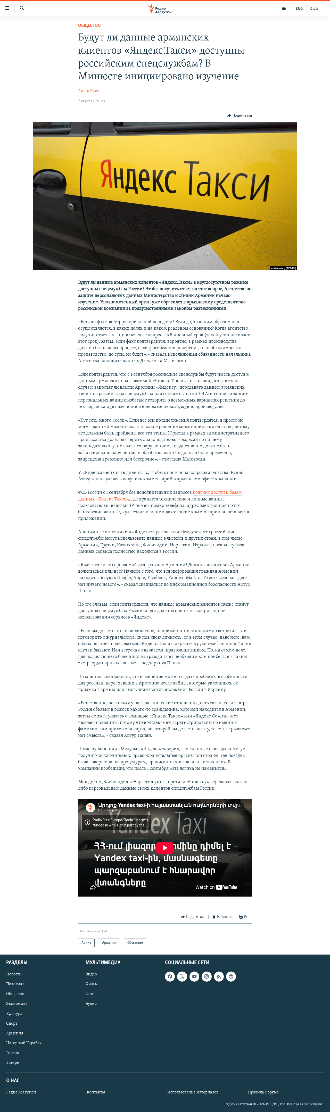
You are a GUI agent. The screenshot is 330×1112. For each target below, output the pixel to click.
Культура (14, 1014)
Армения (14, 1033)
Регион (12, 1053)
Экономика (17, 1004)
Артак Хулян (89, 91)
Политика (15, 984)
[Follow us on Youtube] (194, 976)
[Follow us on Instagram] (206, 976)
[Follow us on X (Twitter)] (182, 976)
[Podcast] (231, 976)
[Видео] (284, 8)
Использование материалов (192, 1092)
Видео (91, 974)
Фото (90, 994)
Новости (14, 974)
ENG (299, 9)
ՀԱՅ (314, 9)
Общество (89, 25)
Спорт (11, 1024)
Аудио (91, 1004)
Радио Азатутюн (21, 1092)
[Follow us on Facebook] (170, 976)
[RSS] (219, 976)
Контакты (96, 1092)
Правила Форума (263, 1092)
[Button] (239, 115)
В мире (12, 1063)
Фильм (92, 984)
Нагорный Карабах (24, 1043)
